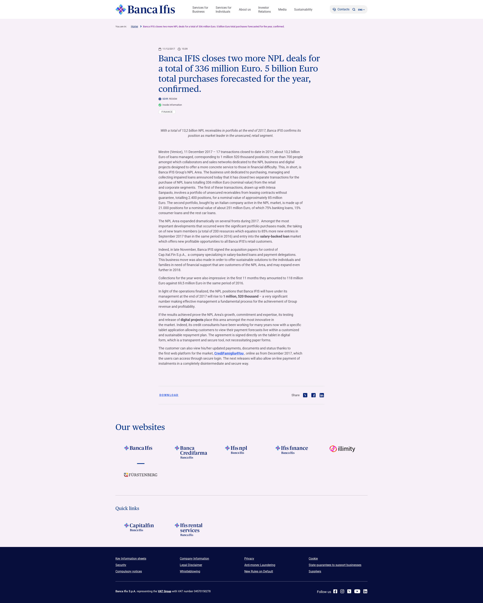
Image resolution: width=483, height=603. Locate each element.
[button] (353, 9)
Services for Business (200, 9)
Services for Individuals (223, 9)
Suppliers (315, 571)
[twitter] (349, 591)
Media (282, 9)
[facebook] (335, 591)
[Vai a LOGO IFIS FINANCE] (292, 452)
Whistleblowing (190, 571)
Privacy (249, 558)
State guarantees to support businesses (335, 565)
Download (169, 395)
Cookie (313, 558)
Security (120, 565)
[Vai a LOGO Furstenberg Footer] (140, 478)
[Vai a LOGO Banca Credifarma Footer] (191, 452)
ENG (360, 9)
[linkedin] (365, 591)
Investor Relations (264, 9)
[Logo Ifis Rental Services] (191, 529)
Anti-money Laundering (259, 565)
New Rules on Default (258, 571)
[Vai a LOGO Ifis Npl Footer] (241, 452)
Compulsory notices (128, 571)
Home (134, 26)
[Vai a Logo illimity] (342, 452)
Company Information (194, 558)
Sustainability (303, 9)
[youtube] (357, 591)
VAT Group (164, 591)
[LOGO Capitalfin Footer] (140, 529)
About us (245, 9)
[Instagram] (342, 591)
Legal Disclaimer (191, 565)
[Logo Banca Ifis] (145, 9)
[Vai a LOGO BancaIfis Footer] (140, 452)
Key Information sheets (130, 558)
